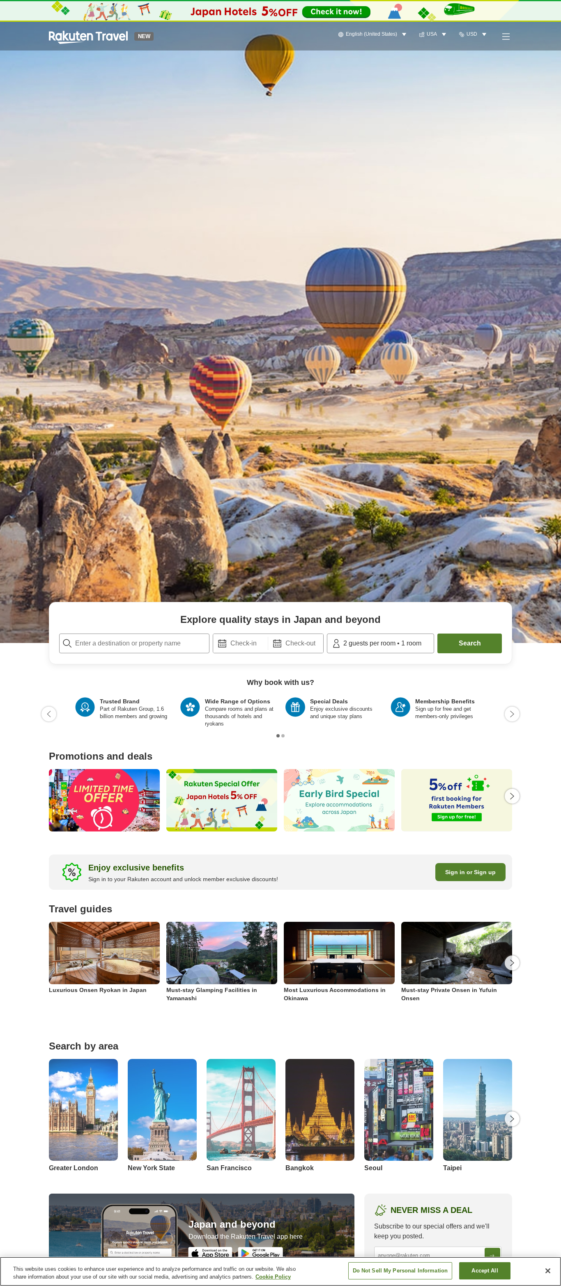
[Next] (512, 714)
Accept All (484, 1271)
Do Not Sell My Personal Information (400, 1271)
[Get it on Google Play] (260, 1254)
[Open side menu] (505, 36)
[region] (280, 1271)
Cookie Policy (273, 1277)
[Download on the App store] (210, 1254)
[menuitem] (373, 34)
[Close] (548, 1271)
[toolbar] (268, 643)
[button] (88, 36)
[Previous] (48, 714)
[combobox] (134, 643)
